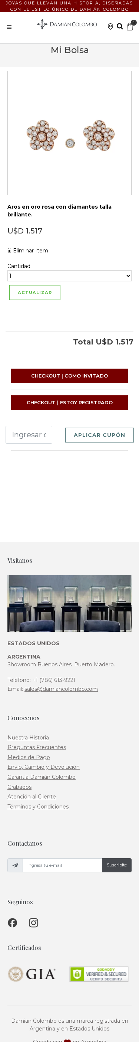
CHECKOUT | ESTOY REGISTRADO (70, 402)
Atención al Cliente (31, 796)
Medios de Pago (28, 757)
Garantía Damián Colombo (41, 777)
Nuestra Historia (28, 737)
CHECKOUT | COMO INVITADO (69, 376)
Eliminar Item (29, 250)
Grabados (19, 787)
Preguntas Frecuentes (36, 747)
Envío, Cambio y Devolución (43, 767)
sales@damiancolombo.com (61, 689)
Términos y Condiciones (38, 806)
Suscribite (117, 865)
